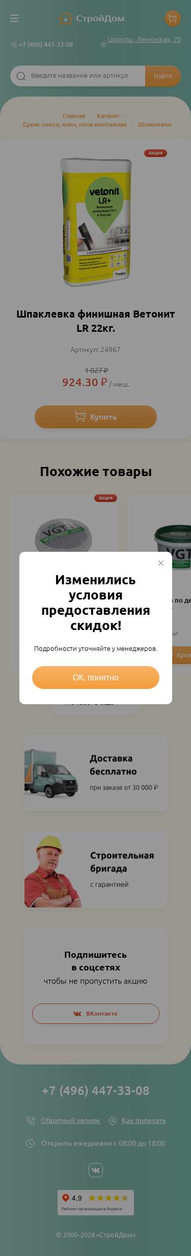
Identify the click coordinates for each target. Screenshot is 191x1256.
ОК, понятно (96, 677)
